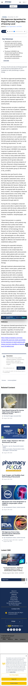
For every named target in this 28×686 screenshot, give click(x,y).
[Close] (26, 656)
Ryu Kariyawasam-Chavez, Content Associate (14, 507)
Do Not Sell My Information (14, 603)
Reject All (14, 679)
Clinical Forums (14, 593)
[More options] (26, 31)
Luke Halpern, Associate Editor (10, 450)
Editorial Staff (14, 598)
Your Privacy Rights (14, 605)
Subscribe (20, 368)
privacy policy (7, 372)
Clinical (12, 6)
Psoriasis (4, 380)
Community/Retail (12, 380)
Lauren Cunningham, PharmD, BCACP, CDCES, (14, 449)
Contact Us (14, 596)
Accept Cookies (14, 683)
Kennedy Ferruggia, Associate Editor (12, 416)
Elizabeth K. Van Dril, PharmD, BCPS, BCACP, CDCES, (13, 446)
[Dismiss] (25, 317)
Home (4, 639)
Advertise (14, 594)
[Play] (7, 31)
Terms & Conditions (14, 601)
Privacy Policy (14, 599)
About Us (14, 591)
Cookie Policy (12, 672)
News (16, 639)
